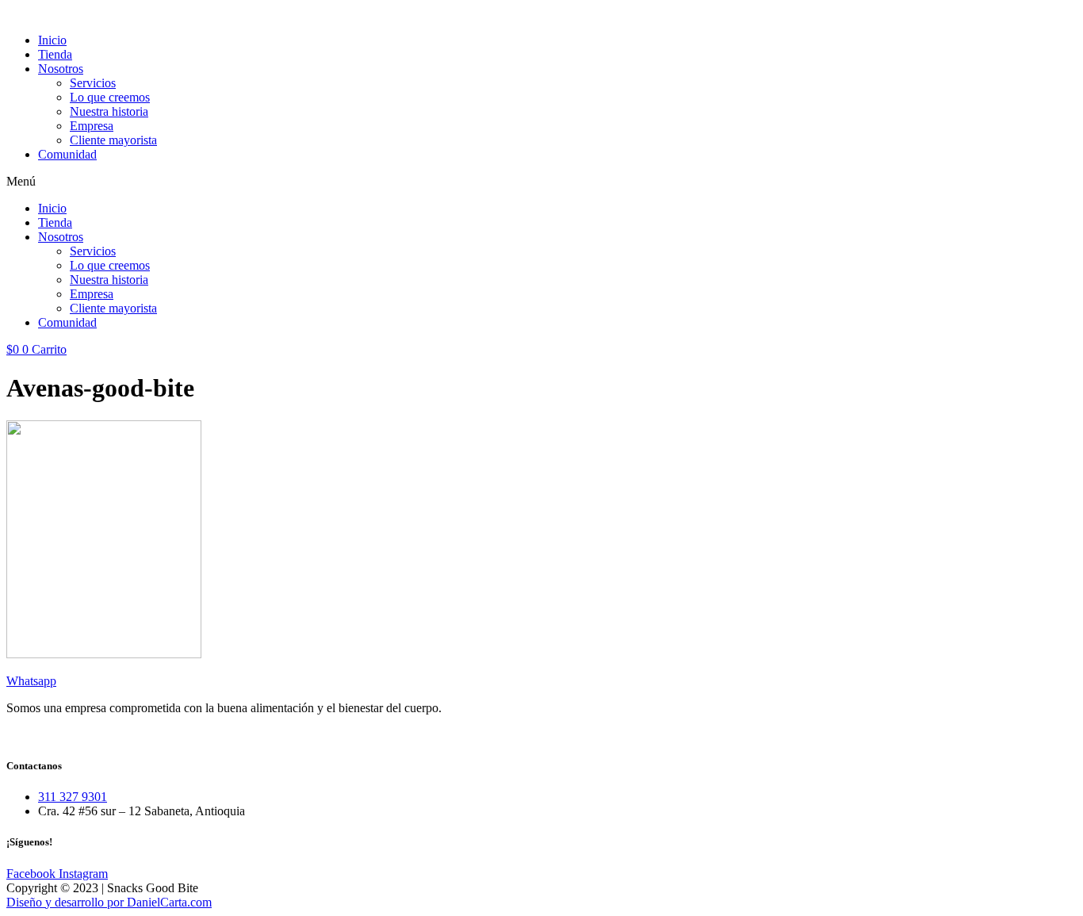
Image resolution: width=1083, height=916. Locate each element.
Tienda (55, 54)
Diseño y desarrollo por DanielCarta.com (109, 902)
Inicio (52, 40)
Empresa (91, 125)
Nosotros (60, 68)
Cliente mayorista (113, 140)
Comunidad (67, 154)
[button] (541, 181)
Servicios (93, 83)
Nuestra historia (109, 111)
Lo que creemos (110, 97)
